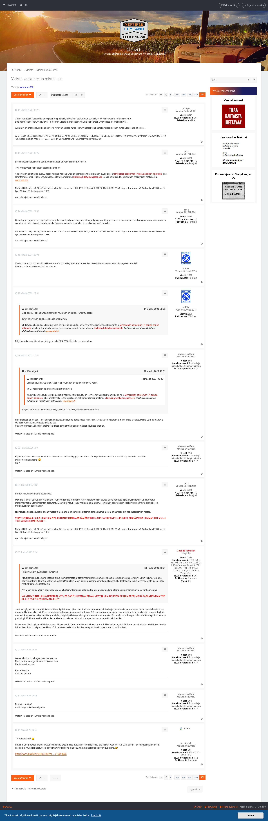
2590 (189, 275)
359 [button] (189, 95)
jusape (186, 108)
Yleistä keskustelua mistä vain (37, 79)
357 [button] (177, 95)
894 (190, 360)
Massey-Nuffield (186, 354)
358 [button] (183, 95)
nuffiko (186, 268)
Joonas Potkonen (186, 550)
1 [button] (170, 95)
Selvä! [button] (250, 815)
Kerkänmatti (186, 743)
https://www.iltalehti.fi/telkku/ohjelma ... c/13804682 (41, 754)
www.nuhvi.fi (21, 180)
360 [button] (196, 95)
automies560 (26, 87)
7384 (189, 557)
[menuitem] (23, 5)
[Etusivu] (134, 30)
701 (190, 750)
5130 (189, 158)
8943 (189, 115)
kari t (186, 151)
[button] (161, 94)
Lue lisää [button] (96, 815)
